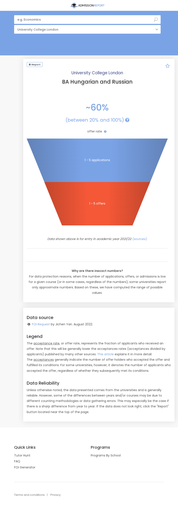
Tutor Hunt (22, 455)
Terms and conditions (29, 495)
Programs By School (106, 455)
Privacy (55, 495)
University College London (97, 73)
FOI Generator (24, 467)
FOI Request (41, 324)
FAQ (17, 461)
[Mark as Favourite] (167, 66)
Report (36, 64)
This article (105, 354)
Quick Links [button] (25, 447)
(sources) (139, 239)
